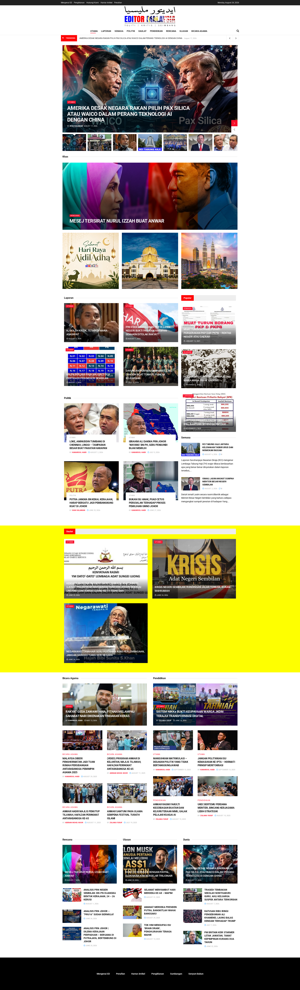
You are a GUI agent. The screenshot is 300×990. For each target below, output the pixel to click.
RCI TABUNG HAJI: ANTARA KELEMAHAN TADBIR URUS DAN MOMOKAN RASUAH (217, 447)
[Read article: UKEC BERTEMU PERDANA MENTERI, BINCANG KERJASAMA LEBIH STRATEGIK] (218, 786)
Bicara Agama (199, 31)
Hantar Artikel (106, 3)
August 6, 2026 (74, 339)
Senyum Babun (195, 974)
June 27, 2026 (155, 510)
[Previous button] (234, 129)
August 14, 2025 (153, 939)
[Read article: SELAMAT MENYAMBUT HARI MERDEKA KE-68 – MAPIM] (132, 895)
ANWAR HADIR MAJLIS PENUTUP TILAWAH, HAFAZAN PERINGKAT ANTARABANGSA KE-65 (81, 815)
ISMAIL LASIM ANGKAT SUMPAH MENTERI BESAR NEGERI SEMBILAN (218, 481)
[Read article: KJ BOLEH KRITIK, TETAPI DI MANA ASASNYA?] (91, 322)
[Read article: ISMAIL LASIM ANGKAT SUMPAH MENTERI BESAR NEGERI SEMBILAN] (190, 484)
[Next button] (234, 123)
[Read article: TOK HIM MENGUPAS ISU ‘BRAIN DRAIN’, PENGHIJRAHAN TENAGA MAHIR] (132, 930)
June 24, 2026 (162, 595)
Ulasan (184, 31)
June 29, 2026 (94, 510)
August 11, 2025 (138, 773)
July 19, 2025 (131, 823)
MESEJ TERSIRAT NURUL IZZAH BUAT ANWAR (117, 221)
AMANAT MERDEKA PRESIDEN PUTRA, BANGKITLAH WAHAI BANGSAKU (160, 910)
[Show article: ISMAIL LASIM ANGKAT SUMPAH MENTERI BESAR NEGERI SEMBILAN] (200, 142)
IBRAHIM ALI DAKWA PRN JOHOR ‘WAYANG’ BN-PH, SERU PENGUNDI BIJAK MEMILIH (148, 445)
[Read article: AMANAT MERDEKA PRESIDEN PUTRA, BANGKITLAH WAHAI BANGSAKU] (132, 912)
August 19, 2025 (179, 819)
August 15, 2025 (223, 816)
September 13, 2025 (182, 770)
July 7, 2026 (211, 925)
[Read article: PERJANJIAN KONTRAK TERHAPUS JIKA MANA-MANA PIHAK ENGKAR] (208, 368)
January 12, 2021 (192, 341)
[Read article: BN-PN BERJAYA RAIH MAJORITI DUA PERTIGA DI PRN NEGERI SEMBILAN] (91, 366)
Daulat (142, 31)
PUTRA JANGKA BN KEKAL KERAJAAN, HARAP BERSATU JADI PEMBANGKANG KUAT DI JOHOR (91, 503)
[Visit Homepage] (150, 16)
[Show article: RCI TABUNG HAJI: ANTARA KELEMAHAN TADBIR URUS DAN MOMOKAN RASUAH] (150, 142)
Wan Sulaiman (76, 126)
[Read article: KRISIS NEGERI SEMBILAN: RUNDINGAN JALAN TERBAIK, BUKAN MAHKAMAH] (194, 569)
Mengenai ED (66, 3)
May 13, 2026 (91, 721)
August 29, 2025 (90, 777)
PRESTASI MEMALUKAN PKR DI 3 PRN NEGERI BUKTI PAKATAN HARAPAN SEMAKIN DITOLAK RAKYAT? (148, 330)
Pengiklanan (79, 3)
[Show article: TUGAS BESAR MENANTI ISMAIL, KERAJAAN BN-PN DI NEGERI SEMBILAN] (175, 142)
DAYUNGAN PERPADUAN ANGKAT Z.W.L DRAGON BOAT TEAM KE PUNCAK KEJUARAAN (149, 374)
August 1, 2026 (134, 339)
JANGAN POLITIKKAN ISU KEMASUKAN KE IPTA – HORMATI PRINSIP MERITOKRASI (216, 762)
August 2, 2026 (96, 452)
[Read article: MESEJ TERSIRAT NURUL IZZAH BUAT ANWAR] (89, 864)
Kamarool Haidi (79, 227)
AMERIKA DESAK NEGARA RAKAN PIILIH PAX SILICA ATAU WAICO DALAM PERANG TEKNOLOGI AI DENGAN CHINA (130, 38)
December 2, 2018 (192, 385)
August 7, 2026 (96, 227)
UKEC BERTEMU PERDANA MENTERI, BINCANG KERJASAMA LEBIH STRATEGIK (216, 808)
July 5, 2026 (154, 452)
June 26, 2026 (91, 919)
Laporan (106, 31)
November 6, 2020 (193, 428)
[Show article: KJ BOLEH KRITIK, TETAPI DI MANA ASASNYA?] (125, 142)
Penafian (118, 3)
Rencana (171, 31)
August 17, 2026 (194, 880)
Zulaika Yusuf (116, 823)
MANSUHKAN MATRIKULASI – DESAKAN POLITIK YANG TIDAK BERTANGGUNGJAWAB (170, 762)
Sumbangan (176, 974)
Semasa (119, 31)
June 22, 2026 (212, 946)
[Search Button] (238, 31)
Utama (94, 31)
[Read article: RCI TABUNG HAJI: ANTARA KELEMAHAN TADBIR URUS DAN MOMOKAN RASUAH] (190, 449)
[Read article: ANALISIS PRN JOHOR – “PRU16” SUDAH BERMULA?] (71, 916)
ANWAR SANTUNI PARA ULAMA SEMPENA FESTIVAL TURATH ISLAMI (124, 815)
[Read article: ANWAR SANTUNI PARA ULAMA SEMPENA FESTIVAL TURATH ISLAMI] (127, 793)
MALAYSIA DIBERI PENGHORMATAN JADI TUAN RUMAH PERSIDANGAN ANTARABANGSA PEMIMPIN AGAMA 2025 (78, 765)
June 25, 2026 (74, 595)
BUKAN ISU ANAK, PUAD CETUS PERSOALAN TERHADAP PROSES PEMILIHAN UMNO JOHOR (147, 503)
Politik (131, 31)
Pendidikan (156, 31)
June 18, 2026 (180, 721)
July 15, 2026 (133, 382)
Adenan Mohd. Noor (119, 773)
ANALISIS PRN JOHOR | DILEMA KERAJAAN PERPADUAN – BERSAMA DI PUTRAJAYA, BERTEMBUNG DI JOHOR (100, 935)
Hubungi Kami (92, 3)
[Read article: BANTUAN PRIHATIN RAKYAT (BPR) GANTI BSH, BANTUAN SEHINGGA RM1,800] (208, 412)
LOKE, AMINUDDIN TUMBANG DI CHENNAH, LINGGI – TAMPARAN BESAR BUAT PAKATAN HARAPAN (88, 445)
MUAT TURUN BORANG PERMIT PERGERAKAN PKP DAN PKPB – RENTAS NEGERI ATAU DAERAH (207, 333)
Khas (69, 706)
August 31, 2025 (153, 897)
